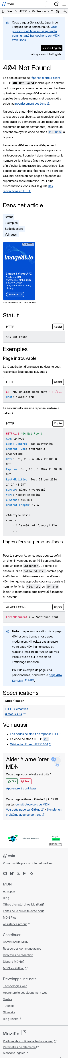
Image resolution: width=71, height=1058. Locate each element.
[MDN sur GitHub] (5, 873)
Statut (9, 217)
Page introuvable (19, 358)
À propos (9, 891)
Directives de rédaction (18, 955)
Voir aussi (11, 234)
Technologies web (15, 986)
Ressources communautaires (22, 948)
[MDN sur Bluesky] (11, 873)
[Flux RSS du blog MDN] (31, 873)
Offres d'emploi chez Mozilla (22, 904)
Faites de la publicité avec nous (23, 911)
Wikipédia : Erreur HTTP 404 (29, 744)
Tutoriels (8, 1006)
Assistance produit (15, 924)
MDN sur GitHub (13, 968)
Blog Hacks (10, 1019)
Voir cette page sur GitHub (23, 809)
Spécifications (14, 228)
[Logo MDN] (10, 856)
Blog (6, 898)
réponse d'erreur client (45, 78)
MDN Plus (9, 917)
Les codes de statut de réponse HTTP (35, 734)
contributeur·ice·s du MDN (32, 804)
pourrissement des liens (30, 103)
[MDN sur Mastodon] (25, 873)
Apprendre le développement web (25, 992)
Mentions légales (14, 1053)
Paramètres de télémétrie (19, 1047)
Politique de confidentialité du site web (28, 1041)
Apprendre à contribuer (21, 788)
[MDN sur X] (18, 873)
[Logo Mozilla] (14, 1032)
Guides (7, 999)
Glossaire (9, 1012)
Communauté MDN (15, 942)
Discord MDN (12, 961)
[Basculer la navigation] (64, 4)
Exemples (11, 223)
